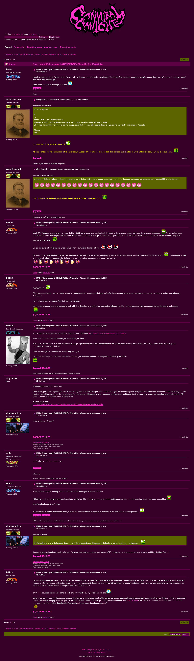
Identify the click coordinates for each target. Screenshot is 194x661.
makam (9, 325)
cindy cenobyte (13, 413)
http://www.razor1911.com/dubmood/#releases (108, 333)
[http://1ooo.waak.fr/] (46, 369)
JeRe (8, 453)
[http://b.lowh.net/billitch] (46, 268)
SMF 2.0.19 (86, 650)
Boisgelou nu (42, 99)
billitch (9, 222)
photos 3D (46, 272)
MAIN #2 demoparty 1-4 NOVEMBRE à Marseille (57, 69)
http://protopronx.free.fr (41, 442)
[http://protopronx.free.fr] (46, 438)
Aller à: (166, 634)
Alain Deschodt (13, 99)
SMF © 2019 (95, 650)
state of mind (132, 600)
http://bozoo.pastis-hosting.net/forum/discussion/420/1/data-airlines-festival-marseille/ (68, 404)
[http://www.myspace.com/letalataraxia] (46, 516)
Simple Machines (105, 650)
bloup (9, 69)
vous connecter (17, 34)
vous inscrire (33, 34)
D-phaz (9, 483)
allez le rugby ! (42, 169)
